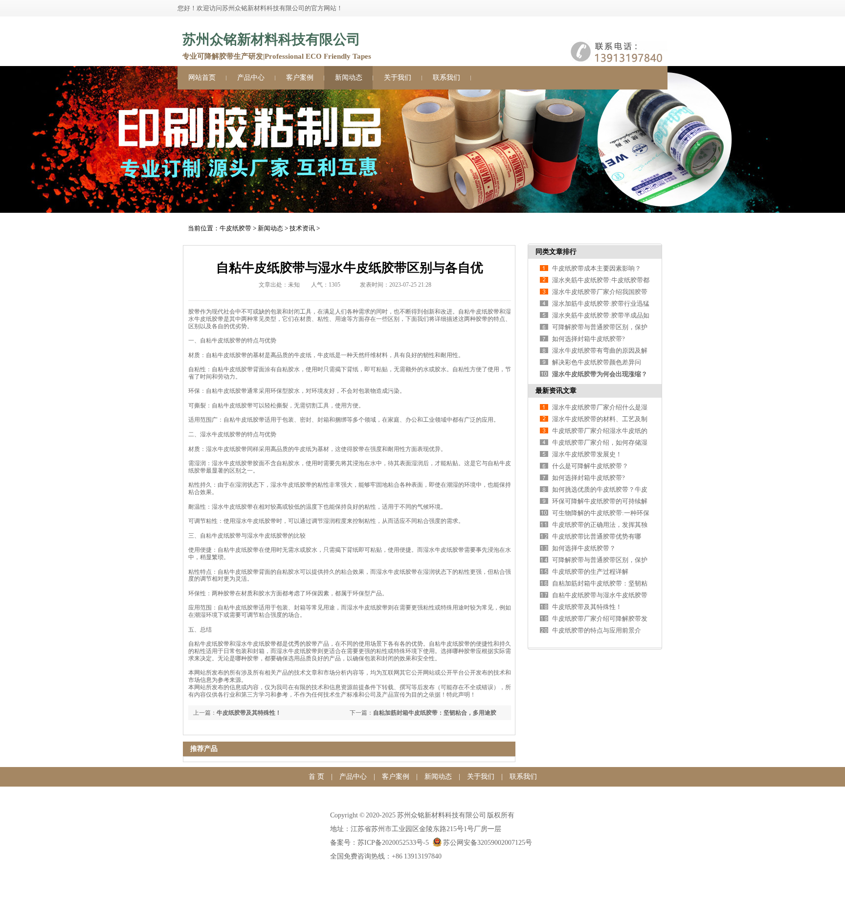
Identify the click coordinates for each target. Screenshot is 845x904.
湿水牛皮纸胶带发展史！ (587, 454)
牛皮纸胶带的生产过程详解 (590, 571)
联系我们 (446, 77)
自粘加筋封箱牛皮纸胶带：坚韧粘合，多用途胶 (434, 712)
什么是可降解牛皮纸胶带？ (590, 466)
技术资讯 (302, 228)
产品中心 (251, 77)
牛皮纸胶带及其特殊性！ (249, 712)
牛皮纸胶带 (235, 228)
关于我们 (397, 77)
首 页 (316, 776)
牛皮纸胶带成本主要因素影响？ (596, 268)
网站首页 (202, 77)
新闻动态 (348, 77)
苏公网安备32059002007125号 (487, 842)
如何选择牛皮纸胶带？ (584, 548)
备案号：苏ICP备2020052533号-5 (379, 842)
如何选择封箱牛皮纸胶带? (588, 338)
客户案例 (299, 77)
